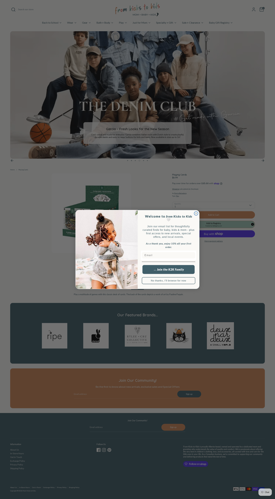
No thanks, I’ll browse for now (168, 280)
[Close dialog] (196, 213)
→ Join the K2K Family (168, 269)
